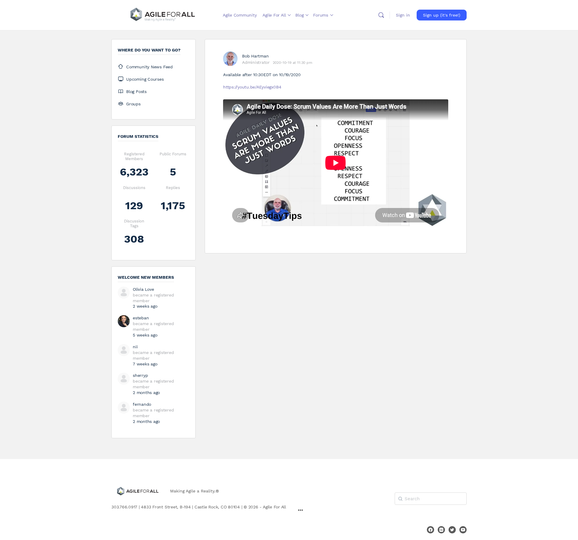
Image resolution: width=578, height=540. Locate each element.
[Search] (381, 15)
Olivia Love (143, 289)
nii (135, 346)
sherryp (140, 375)
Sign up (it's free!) (441, 15)
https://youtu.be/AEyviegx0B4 (252, 87)
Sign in (403, 15)
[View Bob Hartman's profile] (230, 58)
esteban (141, 317)
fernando (142, 404)
